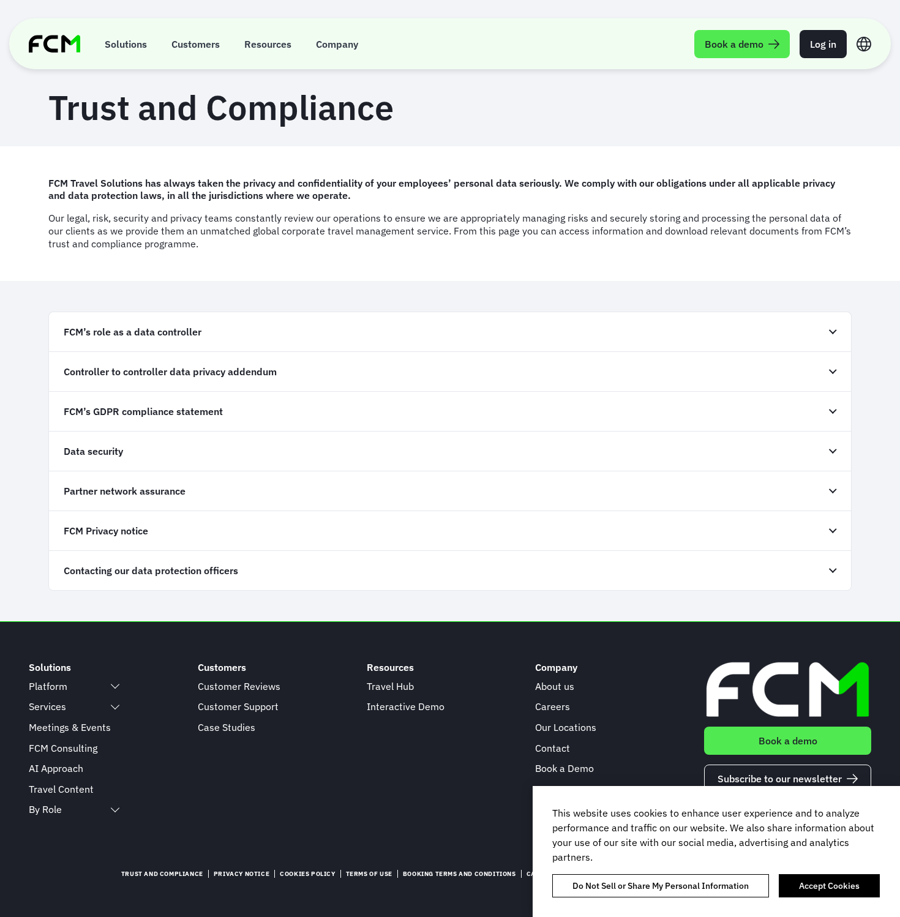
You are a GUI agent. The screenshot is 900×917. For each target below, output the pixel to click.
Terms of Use (369, 874)
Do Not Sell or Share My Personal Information (660, 885)
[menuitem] (126, 43)
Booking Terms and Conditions (459, 874)
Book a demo (788, 741)
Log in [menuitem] (823, 44)
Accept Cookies (829, 885)
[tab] (450, 331)
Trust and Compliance (162, 874)
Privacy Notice (241, 874)
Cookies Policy (307, 874)
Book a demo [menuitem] (734, 44)
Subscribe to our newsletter (780, 779)
